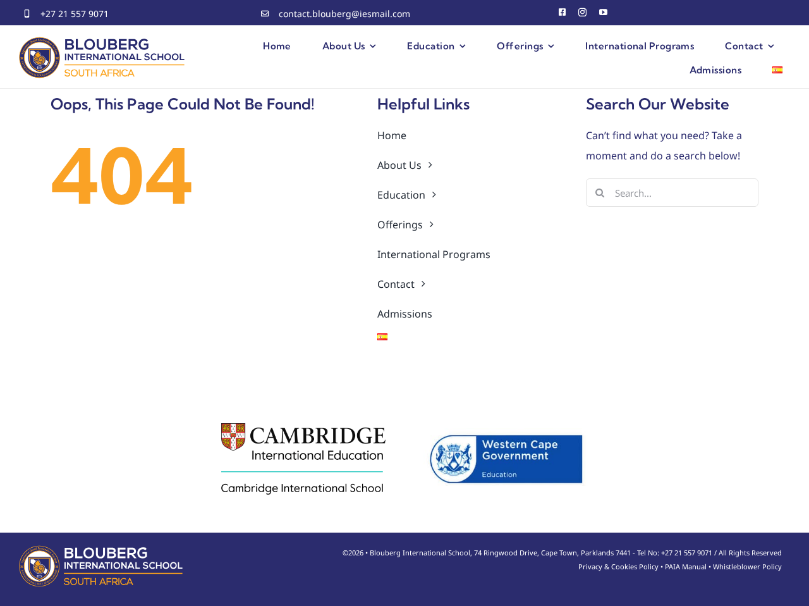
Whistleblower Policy (747, 566)
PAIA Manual (686, 566)
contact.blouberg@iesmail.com (344, 14)
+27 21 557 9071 (74, 14)
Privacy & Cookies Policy (618, 566)
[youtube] (603, 12)
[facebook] (562, 12)
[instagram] (582, 12)
